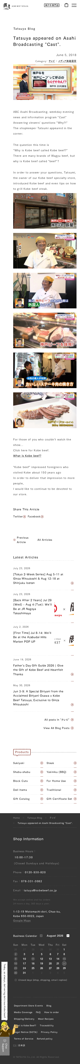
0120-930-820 (35, 872)
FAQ (38, 1012)
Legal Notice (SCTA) (25, 1032)
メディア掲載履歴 (67, 61)
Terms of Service (23, 1039)
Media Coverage (23, 1012)
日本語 (21, 1046)
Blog (48, 1005)
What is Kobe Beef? (25, 1025)
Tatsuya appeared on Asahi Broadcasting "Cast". (45, 823)
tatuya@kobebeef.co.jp (40, 890)
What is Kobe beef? (27, 455)
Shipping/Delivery (24, 1019)
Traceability (47, 1025)
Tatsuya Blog (24, 28)
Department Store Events (28, 1005)
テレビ (52, 61)
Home (16, 818)
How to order (51, 1012)
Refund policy (44, 1039)
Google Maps (22, 920)
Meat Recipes (46, 1019)
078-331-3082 (31, 881)
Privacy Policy (49, 1032)
